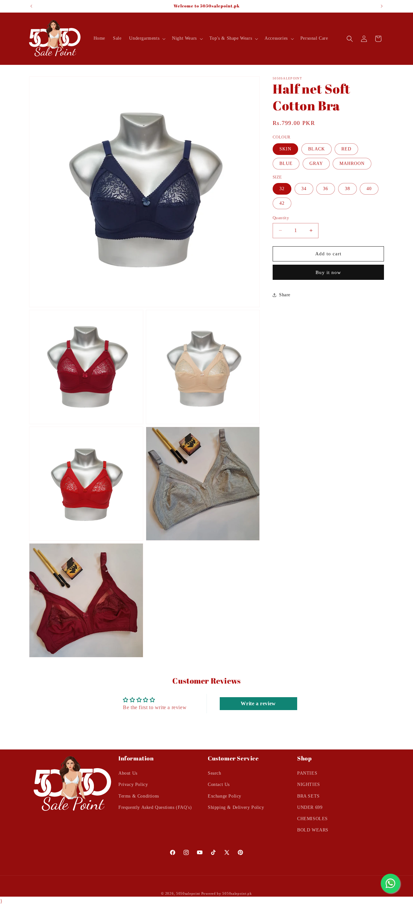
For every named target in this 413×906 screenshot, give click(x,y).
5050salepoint (188, 893)
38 (347, 188)
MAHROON (352, 163)
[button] (146, 38)
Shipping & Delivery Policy (236, 807)
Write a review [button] (258, 703)
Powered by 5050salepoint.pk (226, 893)
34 (304, 188)
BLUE (286, 163)
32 (282, 188)
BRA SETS (308, 796)
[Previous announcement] (31, 6)
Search (214, 773)
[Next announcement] (382, 6)
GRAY (316, 163)
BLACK (316, 149)
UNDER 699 (309, 807)
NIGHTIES (308, 784)
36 (325, 188)
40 (369, 188)
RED (346, 149)
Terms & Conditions (138, 796)
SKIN (285, 149)
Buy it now (328, 272)
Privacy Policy (133, 784)
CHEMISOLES (312, 818)
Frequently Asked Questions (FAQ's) (155, 807)
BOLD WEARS (312, 830)
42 (282, 203)
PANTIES (307, 773)
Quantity (281, 217)
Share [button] (284, 294)
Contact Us (219, 784)
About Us (127, 773)
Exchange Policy (224, 796)
